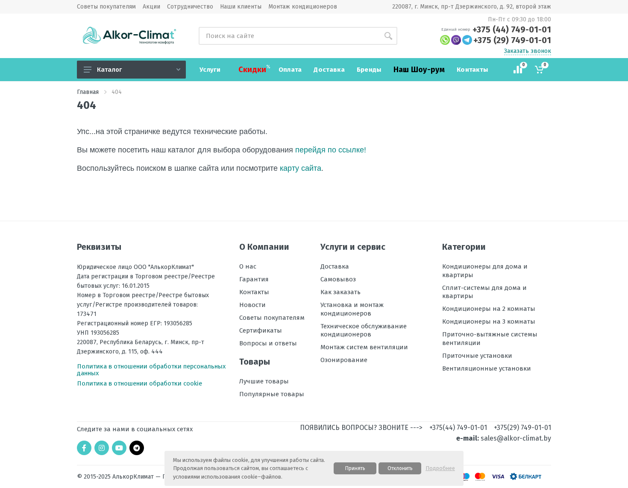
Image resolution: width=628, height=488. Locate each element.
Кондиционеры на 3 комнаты (488, 321)
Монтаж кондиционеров (302, 7)
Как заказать (340, 292)
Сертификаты (260, 330)
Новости (252, 305)
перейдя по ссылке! (330, 150)
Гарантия (254, 279)
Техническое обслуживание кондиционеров (363, 330)
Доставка (334, 266)
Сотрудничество (190, 7)
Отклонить (400, 468)
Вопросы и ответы (268, 343)
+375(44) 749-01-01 (458, 428)
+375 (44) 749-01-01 (511, 29)
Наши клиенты (240, 7)
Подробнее (440, 468)
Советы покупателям (106, 7)
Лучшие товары (264, 381)
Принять (355, 468)
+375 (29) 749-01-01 (512, 40)
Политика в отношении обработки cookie (139, 383)
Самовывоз (338, 279)
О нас (247, 266)
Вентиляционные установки (486, 368)
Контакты (254, 292)
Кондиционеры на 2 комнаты (488, 309)
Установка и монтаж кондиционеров (352, 309)
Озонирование (343, 360)
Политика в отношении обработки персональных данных (151, 369)
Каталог (109, 69)
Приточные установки (477, 355)
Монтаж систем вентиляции (364, 347)
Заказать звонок (527, 51)
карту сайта (300, 168)
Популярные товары (271, 394)
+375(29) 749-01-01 (522, 428)
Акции (151, 7)
